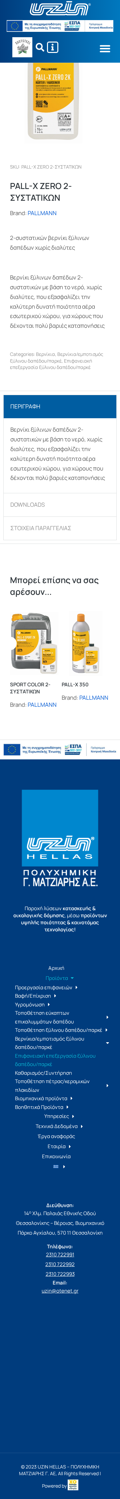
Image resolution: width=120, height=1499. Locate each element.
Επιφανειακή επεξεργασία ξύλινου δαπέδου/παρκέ (51, 364)
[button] (104, 48)
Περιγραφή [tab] (25, 406)
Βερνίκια (45, 354)
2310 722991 (60, 1254)
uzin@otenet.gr (60, 1290)
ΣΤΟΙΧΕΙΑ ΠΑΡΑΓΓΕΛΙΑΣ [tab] (40, 528)
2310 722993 (60, 1273)
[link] (73, 1486)
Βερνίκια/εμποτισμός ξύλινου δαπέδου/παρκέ (56, 357)
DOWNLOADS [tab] (27, 504)
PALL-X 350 (75, 684)
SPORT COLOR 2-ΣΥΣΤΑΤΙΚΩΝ (30, 688)
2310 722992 (60, 1264)
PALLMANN (42, 213)
